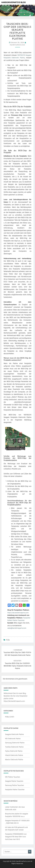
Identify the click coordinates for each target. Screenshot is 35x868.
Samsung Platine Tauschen (14, 785)
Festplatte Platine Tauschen (14, 789)
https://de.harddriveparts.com (18, 613)
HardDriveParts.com (17, 45)
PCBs (8, 640)
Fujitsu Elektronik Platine (13, 751)
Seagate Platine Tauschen (14, 781)
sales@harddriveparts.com (16, 628)
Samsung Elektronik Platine (14, 743)
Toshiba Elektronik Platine (14, 747)
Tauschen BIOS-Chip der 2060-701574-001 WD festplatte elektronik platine (17, 652)
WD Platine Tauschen (12, 777)
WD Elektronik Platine (12, 738)
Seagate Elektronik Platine (14, 734)
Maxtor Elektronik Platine (14, 759)
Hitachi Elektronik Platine (14, 755)
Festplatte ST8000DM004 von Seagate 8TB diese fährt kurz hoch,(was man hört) (16, 836)
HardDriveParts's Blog (13, 2)
